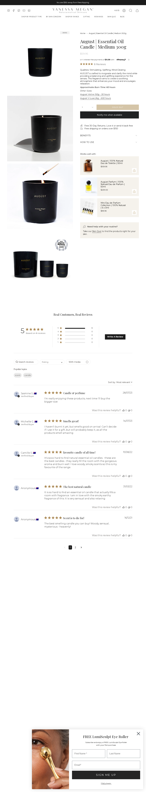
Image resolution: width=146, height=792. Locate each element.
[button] (31, 17)
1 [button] (70, 547)
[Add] (134, 170)
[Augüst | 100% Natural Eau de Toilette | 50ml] (88, 165)
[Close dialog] (138, 733)
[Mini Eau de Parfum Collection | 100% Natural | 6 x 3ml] (88, 207)
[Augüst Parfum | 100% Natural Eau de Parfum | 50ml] (88, 186)
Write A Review (115, 336)
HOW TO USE (87, 142)
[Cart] (137, 10)
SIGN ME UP (106, 775)
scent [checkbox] (17, 375)
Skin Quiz (96, 231)
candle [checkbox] (27, 375)
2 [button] (75, 547)
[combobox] (52, 361)
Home (82, 33)
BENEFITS (85, 135)
